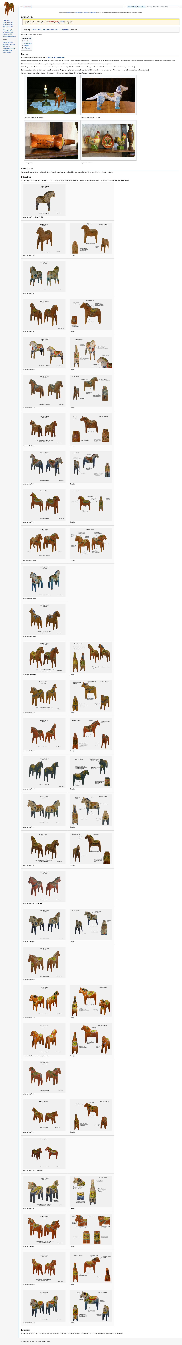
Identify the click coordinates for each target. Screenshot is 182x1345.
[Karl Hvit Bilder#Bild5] (44, 314)
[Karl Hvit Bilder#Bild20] (44, 619)
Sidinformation (7, 52)
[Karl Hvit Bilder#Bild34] (44, 924)
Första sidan (6, 20)
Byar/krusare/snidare (50, 30)
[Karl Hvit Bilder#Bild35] (91, 924)
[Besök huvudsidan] (9, 8)
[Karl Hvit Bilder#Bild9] (44, 390)
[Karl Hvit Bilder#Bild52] (91, 1306)
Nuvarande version (46, 23)
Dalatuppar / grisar (8, 30)
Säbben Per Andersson (56, 57)
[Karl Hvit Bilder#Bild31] (44, 848)
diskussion (56, 21)
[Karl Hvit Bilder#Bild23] (44, 695)
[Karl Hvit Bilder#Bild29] (44, 810)
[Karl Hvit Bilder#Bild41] (44, 1077)
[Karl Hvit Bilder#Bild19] (44, 581)
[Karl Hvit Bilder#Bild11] (44, 429)
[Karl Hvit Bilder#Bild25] (44, 734)
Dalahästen (37, 30)
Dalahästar (68, 12)
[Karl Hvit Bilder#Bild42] (44, 1115)
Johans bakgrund (8, 24)
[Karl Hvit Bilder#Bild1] (44, 200)
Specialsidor (6, 46)
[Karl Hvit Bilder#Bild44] (44, 1153)
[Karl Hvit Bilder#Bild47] (44, 1229)
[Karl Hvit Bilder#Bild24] (91, 695)
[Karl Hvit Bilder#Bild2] (44, 238)
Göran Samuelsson (78, 12)
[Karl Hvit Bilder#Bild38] (91, 1001)
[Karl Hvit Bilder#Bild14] (91, 467)
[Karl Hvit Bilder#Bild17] (44, 543)
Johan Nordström (93, 12)
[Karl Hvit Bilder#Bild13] (44, 467)
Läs (125, 7)
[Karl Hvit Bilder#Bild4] (44, 276)
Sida (20, 7)
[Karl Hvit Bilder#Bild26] (91, 734)
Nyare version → (63, 23)
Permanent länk (7, 50)
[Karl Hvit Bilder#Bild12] (91, 429)
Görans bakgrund (8, 22)
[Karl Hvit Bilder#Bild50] (91, 1267)
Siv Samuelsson (85, 12)
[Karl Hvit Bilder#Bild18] (91, 543)
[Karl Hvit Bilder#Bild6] (91, 314)
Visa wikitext (132, 7)
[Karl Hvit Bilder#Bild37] (44, 1001)
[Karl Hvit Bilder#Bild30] (91, 810)
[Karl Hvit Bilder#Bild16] (91, 505)
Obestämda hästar (8, 32)
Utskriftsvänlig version (9, 48)
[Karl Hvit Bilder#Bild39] (44, 1039)
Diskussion (27, 7)
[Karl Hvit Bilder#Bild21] (44, 657)
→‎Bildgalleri (68, 21)
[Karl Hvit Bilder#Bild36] (44, 962)
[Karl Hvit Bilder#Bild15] (44, 505)
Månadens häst (7, 34)
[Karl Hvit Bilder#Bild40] (91, 1039)
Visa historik (141, 7)
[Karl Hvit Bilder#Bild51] (44, 1306)
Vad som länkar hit (8, 42)
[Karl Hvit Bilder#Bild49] (44, 1267)
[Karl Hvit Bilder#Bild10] (91, 390)
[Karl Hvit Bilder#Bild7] (44, 352)
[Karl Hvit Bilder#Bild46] (91, 1191)
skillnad (27, 23)
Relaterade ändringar (9, 44)
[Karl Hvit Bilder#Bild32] (91, 848)
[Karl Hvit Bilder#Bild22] (91, 657)
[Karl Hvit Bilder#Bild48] (91, 1229)
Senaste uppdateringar (9, 36)
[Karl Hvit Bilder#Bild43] (91, 1115)
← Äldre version (35, 23)
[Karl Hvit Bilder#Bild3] (91, 238)
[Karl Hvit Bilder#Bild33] (44, 886)
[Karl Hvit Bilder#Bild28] (91, 772)
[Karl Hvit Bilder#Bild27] (44, 772)
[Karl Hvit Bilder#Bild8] (91, 352)
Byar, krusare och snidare (8, 27)
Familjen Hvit (64, 30)
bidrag (62, 21)
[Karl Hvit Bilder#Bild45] (44, 1191)
